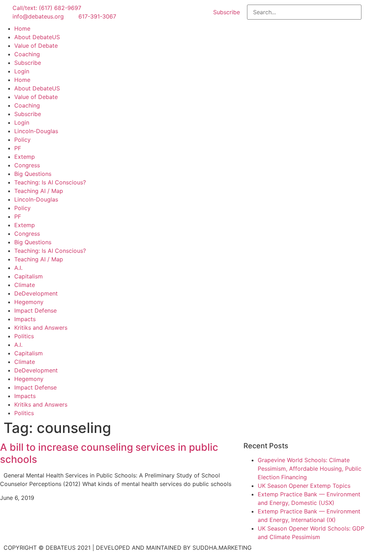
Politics (24, 336)
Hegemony (28, 301)
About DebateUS (37, 37)
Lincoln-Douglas (36, 131)
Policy (22, 139)
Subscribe (27, 62)
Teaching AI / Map (38, 190)
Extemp (24, 156)
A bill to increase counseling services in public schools (109, 453)
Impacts (25, 319)
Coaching (27, 54)
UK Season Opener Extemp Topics (304, 485)
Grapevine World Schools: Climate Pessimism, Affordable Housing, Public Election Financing (309, 468)
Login (21, 71)
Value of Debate (36, 45)
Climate (24, 284)
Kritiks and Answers (40, 327)
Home (22, 28)
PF (17, 148)
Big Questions (32, 173)
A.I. (18, 267)
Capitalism (28, 276)
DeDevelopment (36, 293)
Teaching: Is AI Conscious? (50, 182)
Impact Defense (35, 310)
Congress (27, 165)
